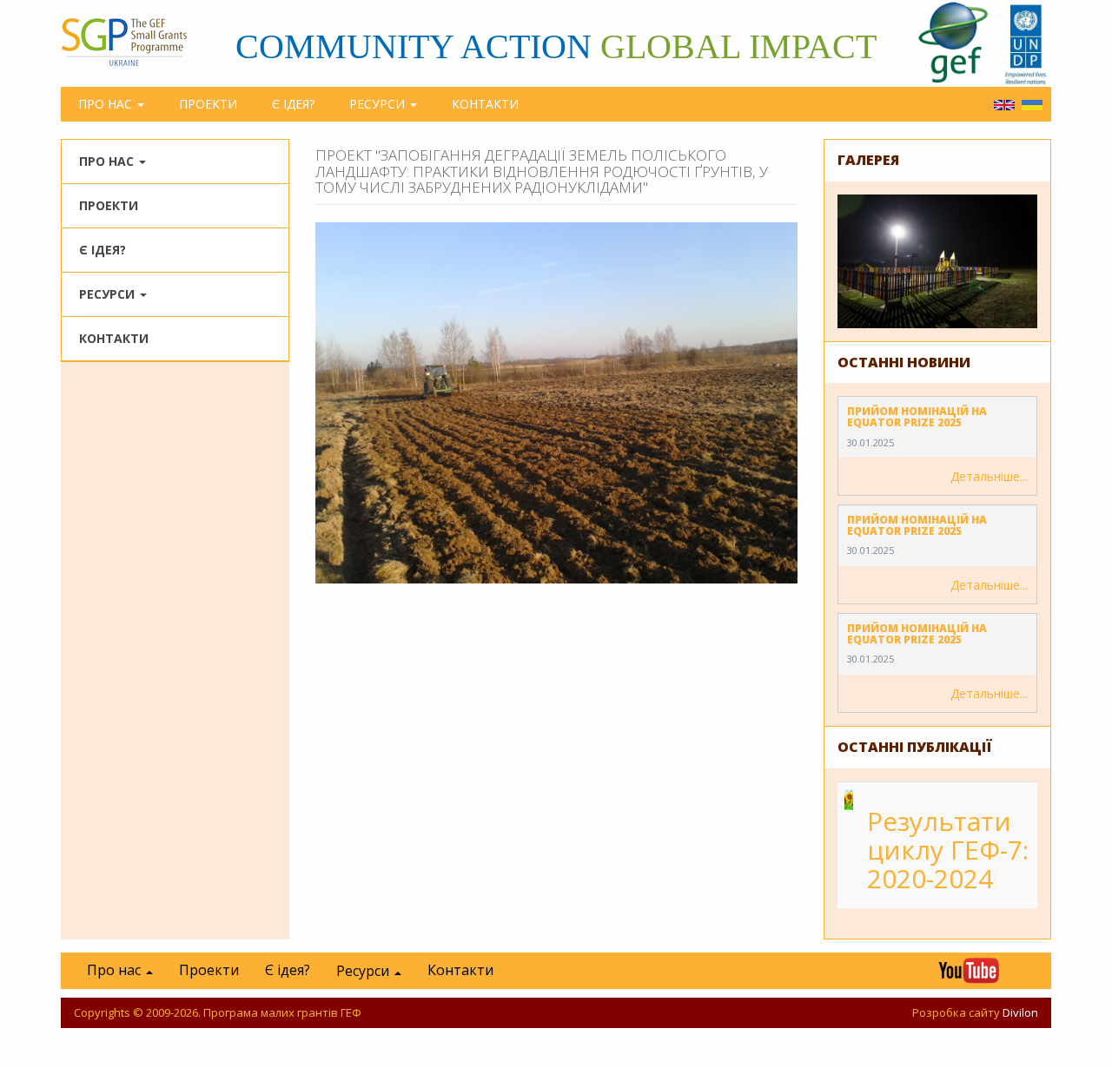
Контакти (485, 104)
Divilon (1020, 1012)
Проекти (208, 104)
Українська (1032, 105)
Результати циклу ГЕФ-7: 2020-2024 (948, 849)
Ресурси (378, 104)
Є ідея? (293, 104)
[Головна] (132, 42)
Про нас (107, 104)
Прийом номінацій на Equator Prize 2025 (917, 417)
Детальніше (985, 476)
